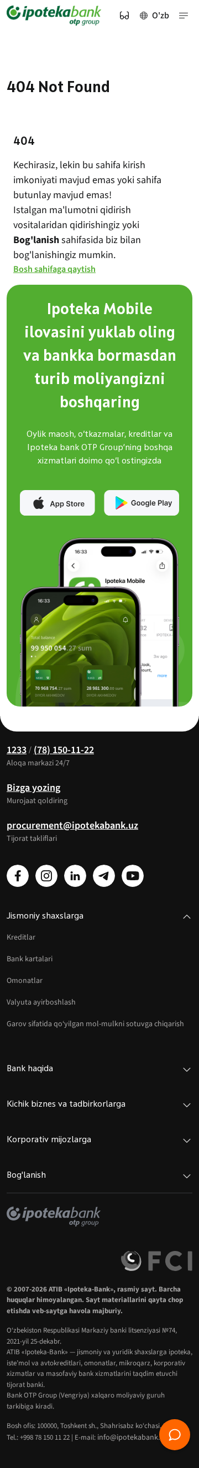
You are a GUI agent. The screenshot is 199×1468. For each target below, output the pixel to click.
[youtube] (133, 876)
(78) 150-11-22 (64, 750)
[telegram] (104, 876)
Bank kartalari (30, 959)
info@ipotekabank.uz (132, 1437)
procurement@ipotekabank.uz (72, 826)
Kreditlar (21, 937)
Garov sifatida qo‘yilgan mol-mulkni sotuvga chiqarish (95, 1024)
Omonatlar (25, 980)
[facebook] (18, 876)
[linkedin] (75, 876)
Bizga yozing (33, 788)
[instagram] (46, 876)
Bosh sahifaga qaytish (54, 269)
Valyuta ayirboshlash (41, 1002)
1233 (17, 750)
